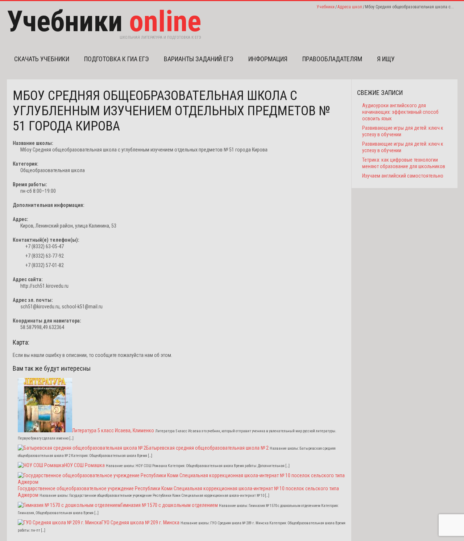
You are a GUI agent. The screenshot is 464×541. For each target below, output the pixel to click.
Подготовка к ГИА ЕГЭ (116, 59)
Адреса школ (349, 6)
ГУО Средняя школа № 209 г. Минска (140, 522)
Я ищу (386, 59)
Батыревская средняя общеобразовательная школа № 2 (207, 448)
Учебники (326, 6)
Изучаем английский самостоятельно (402, 176)
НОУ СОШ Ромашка (84, 465)
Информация (267, 59)
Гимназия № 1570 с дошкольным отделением (169, 505)
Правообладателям (332, 59)
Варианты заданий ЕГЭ (198, 59)
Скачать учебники (41, 59)
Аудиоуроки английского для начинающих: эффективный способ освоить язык (400, 112)
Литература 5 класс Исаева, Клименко (113, 430)
